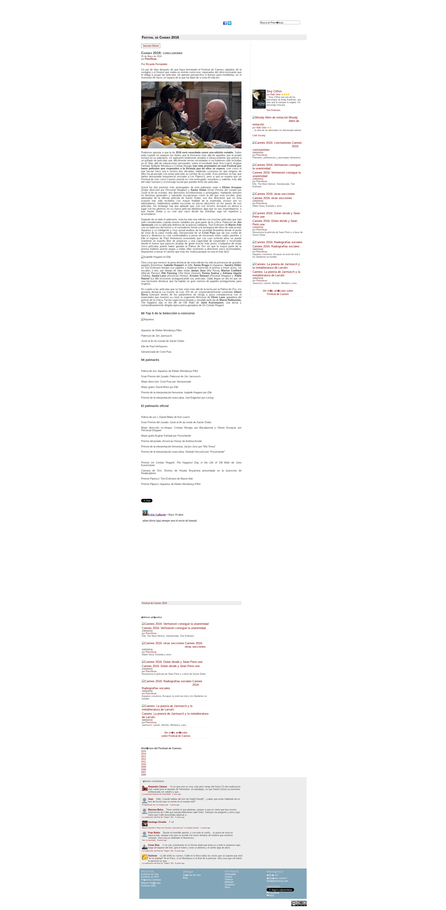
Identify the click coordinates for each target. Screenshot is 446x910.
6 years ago (162, 840)
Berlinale (229, 882)
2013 (143, 756)
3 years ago (174, 805)
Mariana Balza (155, 809)
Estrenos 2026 (148, 885)
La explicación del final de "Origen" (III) (157, 817)
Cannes (228, 876)
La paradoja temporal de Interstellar (156, 794)
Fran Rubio (154, 832)
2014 (143, 753)
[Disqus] (191, 552)
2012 (143, 759)
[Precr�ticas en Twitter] (229, 24)
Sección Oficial (150, 45)
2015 (143, 751)
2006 (143, 774)
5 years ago (205, 828)
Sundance (230, 884)
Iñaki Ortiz (275, 94)
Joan (150, 799)
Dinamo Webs (301, 900)
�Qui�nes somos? (277, 878)
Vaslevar (152, 855)
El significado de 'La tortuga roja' (155, 805)
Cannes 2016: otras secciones (195, 645)
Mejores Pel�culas (151, 883)
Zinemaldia (230, 874)
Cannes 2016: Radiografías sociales (275, 246)
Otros (227, 887)
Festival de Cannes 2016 (154, 603)
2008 (143, 769)
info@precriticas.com (277, 881)
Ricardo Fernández (157, 64)
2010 (143, 764)
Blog (185, 878)
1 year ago (176, 794)
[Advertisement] (223, 12)
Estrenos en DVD (150, 876)
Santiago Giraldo (157, 822)
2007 (143, 772)
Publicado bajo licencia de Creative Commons (297, 908)
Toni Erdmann (273, 110)
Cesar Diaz (154, 845)
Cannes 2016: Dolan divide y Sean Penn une (171, 666)
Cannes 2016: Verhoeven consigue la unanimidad (174, 628)
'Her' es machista (149, 840)
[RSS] (270, 895)
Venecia (229, 879)
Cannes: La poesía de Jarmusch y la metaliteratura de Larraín (276, 273)
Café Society (259, 135)
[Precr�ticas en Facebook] (225, 24)
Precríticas (150, 59)
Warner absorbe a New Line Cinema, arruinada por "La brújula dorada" (170, 828)
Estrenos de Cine (150, 874)
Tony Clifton (274, 91)
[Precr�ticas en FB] (273, 893)
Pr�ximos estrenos (151, 879)
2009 (143, 767)
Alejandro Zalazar (157, 786)
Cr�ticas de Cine (192, 875)
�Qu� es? (272, 875)
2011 (143, 761)
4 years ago (179, 817)
